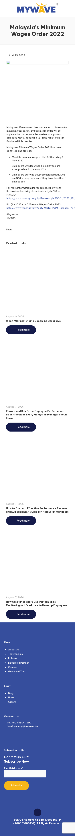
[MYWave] (37, 7)
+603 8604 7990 (21, 722)
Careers (12, 667)
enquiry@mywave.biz (26, 726)
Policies (12, 658)
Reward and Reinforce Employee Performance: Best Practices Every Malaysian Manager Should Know (37, 414)
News (11, 697)
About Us (13, 649)
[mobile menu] (70, 7)
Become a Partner (18, 662)
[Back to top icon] (37, 812)
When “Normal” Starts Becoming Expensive (33, 320)
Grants (12, 701)
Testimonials (15, 653)
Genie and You (16, 671)
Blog (10, 693)
